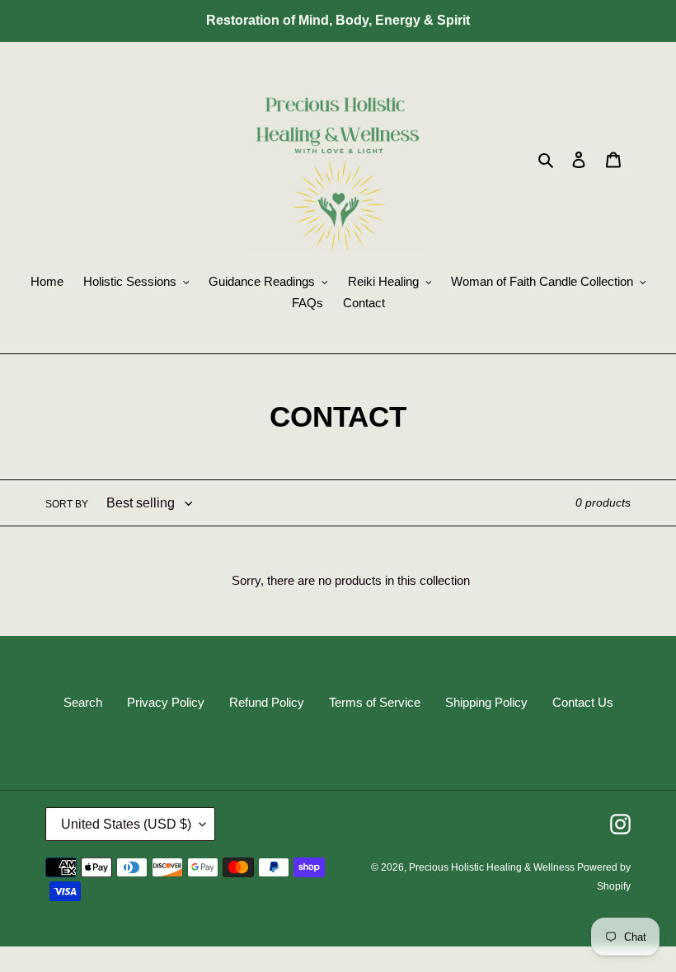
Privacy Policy (165, 702)
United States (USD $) (126, 824)
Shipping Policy (486, 702)
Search (82, 702)
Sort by (66, 504)
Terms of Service (374, 702)
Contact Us (582, 702)
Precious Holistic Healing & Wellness (493, 867)
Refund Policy (266, 702)
